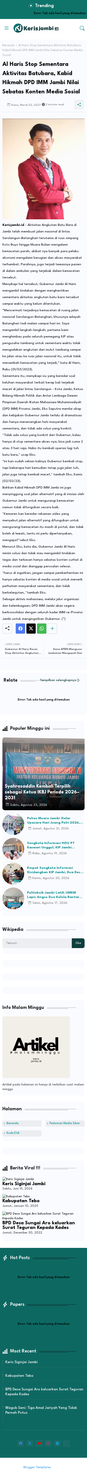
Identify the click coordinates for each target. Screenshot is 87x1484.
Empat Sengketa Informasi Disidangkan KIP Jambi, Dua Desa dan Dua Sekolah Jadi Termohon (54, 870)
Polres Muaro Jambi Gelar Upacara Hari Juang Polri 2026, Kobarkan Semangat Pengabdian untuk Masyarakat (55, 821)
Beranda (8, 45)
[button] (82, 28)
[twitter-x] (29, 1443)
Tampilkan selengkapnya (58, 680)
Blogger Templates (37, 1467)
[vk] (66, 1443)
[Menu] (6, 28)
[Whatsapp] (41, 628)
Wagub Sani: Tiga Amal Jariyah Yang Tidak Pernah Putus (41, 1410)
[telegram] (57, 1443)
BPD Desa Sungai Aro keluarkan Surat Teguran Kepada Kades (38, 1225)
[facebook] (20, 1443)
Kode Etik (13, 1133)
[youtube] (39, 1443)
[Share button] (52, 628)
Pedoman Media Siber (65, 1123)
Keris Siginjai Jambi (23, 1184)
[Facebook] (20, 628)
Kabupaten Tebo (21, 1201)
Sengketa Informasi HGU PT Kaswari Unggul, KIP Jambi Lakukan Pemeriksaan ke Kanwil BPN (54, 845)
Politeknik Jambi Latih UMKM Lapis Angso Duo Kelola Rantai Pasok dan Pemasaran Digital (53, 895)
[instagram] (48, 1443)
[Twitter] (31, 628)
